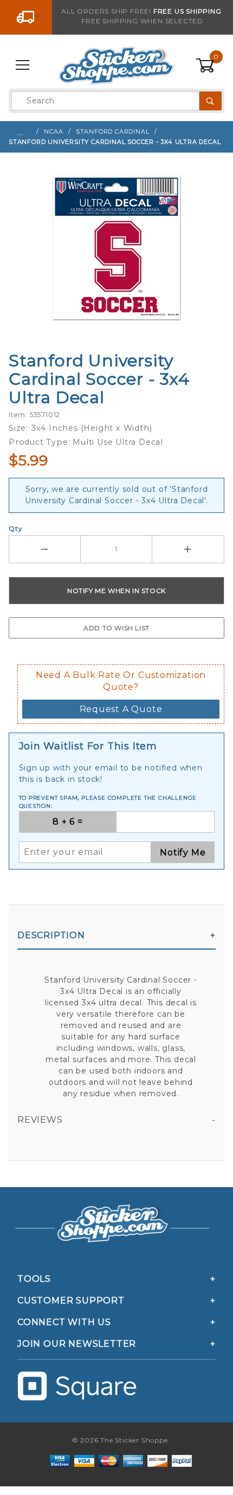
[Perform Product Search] (210, 100)
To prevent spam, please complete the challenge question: (108, 801)
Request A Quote (121, 709)
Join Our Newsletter (76, 1344)
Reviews (40, 1120)
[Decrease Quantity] (45, 549)
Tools (34, 1279)
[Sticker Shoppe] (116, 65)
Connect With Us (64, 1322)
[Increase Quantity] (188, 549)
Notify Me (182, 852)
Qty (15, 528)
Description (51, 935)
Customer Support (71, 1300)
